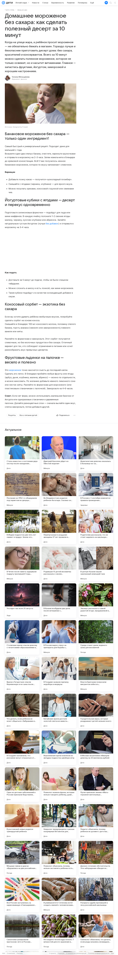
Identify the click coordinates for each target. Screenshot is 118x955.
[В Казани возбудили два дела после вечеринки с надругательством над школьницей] (59, 600)
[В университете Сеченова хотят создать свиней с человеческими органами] (59, 895)
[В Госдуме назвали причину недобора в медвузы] (59, 674)
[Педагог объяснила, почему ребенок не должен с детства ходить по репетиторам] (96, 821)
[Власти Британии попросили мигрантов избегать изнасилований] (96, 674)
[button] (40, 103)
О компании (11, 953)
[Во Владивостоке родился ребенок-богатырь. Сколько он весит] (59, 490)
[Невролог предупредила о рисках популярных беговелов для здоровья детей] (59, 821)
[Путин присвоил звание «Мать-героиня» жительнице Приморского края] (96, 784)
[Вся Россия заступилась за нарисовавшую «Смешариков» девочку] (22, 895)
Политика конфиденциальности (98, 953)
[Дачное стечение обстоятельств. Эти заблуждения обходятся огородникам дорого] (96, 858)
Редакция (61, 953)
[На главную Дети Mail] (9, 3)
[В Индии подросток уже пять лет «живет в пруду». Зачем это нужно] (22, 527)
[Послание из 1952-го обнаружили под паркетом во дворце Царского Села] (22, 490)
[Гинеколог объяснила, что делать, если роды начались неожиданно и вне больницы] (96, 932)
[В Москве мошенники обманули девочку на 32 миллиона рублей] (96, 748)
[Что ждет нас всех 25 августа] (22, 600)
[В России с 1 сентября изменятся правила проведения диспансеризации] (96, 490)
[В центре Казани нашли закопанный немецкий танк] (96, 564)
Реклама (20, 953)
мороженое (15, 370)
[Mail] (3, 3)
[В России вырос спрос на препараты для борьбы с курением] (59, 637)
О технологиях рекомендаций (76, 953)
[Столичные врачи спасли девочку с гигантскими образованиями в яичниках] (22, 637)
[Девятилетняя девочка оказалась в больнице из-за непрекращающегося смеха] (96, 453)
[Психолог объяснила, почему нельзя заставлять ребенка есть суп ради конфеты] (59, 858)
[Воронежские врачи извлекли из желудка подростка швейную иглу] (59, 748)
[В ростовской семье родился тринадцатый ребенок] (22, 821)
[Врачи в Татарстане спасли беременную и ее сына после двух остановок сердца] (22, 674)
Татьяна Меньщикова (21, 77)
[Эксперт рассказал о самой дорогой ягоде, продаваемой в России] (96, 600)
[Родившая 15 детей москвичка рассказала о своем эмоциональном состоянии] (59, 564)
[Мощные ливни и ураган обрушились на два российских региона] (22, 858)
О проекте (52, 953)
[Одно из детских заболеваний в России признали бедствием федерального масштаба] (22, 784)
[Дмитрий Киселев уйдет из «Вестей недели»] (59, 453)
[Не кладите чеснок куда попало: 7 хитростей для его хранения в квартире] (59, 932)
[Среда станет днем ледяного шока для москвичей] (96, 637)
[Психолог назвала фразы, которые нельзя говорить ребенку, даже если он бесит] (59, 784)
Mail (3, 953)
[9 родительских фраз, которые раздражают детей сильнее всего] (96, 711)
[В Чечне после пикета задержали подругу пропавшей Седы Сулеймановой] (22, 564)
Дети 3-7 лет (22, 10)
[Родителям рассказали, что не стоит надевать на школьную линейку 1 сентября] (96, 527)
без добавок (52, 223)
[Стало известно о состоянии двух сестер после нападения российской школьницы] (22, 453)
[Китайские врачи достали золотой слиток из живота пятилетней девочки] (59, 711)
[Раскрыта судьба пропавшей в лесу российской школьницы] (96, 895)
